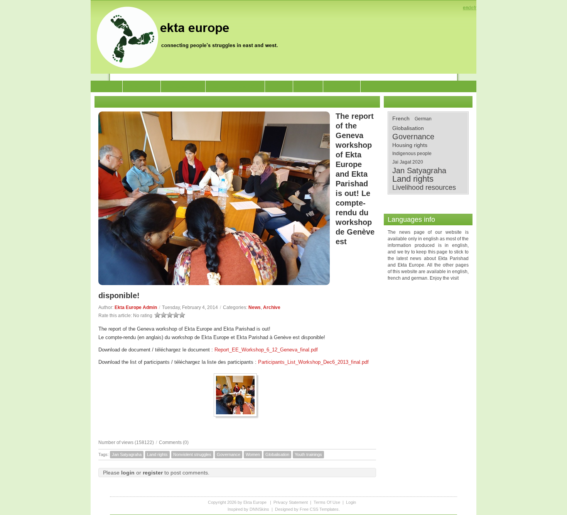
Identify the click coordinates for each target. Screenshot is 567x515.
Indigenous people (412, 153)
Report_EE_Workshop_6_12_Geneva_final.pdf (266, 350)
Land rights (157, 454)
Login (351, 502)
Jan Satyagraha (127, 454)
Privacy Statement (290, 502)
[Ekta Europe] (190, 36)
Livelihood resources (424, 187)
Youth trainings (308, 454)
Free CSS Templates (319, 509)
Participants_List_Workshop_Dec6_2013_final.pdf (313, 362)
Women (253, 454)
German (423, 119)
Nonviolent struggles (192, 454)
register (153, 472)
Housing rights (409, 145)
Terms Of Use (327, 502)
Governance (228, 454)
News (254, 307)
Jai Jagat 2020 (407, 162)
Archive (271, 307)
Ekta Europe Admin (136, 307)
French (401, 118)
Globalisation (277, 454)
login (128, 472)
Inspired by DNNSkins (248, 509)
